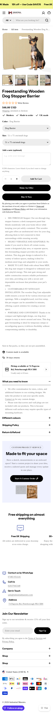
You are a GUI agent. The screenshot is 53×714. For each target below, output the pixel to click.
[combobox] (26, 20)
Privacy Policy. (8, 642)
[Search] (46, 20)
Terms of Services (35, 638)
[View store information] (46, 369)
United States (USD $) (16, 672)
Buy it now (26, 197)
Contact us (9, 399)
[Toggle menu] (4, 12)
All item (14, 29)
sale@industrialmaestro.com (20, 595)
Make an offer (26, 188)
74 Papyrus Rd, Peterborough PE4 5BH (25, 604)
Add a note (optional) (12, 150)
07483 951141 (14, 577)
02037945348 (14, 586)
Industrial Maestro (17, 702)
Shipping (5, 111)
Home (5, 29)
